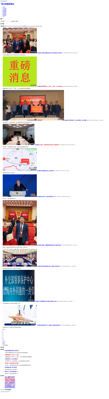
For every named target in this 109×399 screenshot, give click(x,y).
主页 (5, 26)
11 (3, 340)
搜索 (17, 21)
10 (3, 339)
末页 (4, 342)
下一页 (4, 341)
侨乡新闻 (24, 26)
